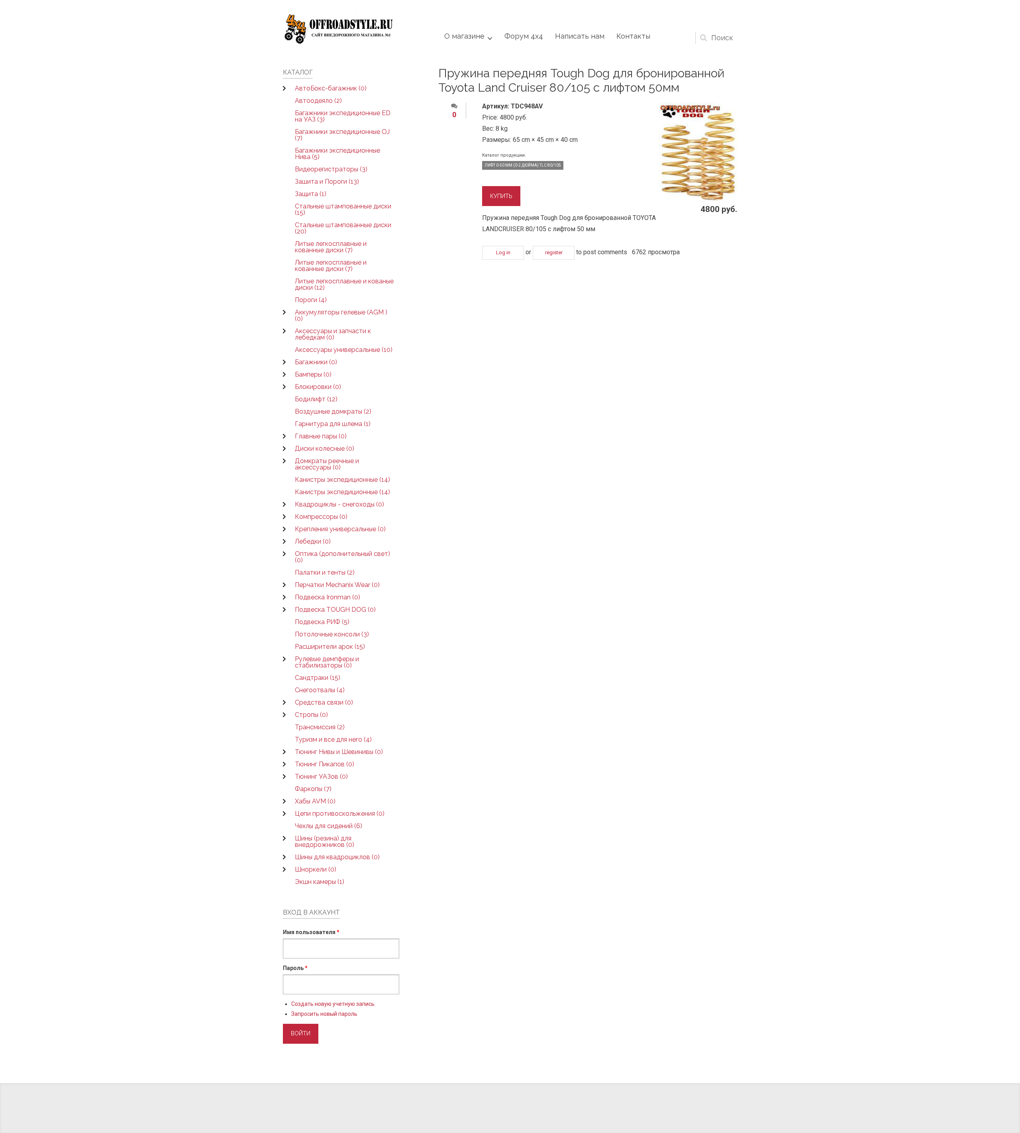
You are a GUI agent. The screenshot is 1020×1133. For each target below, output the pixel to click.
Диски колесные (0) (324, 448)
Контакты (633, 36)
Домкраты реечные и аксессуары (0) (327, 464)
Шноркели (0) (315, 869)
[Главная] (338, 29)
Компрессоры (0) (321, 516)
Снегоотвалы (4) (320, 690)
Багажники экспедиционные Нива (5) (337, 154)
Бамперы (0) (313, 374)
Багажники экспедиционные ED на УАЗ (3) (342, 116)
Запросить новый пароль (324, 1014)
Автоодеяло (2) (318, 100)
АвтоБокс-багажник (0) (331, 88)
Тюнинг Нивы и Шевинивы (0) (339, 752)
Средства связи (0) (324, 702)
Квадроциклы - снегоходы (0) (339, 504)
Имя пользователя (311, 932)
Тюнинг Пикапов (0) (324, 764)
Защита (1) (310, 194)
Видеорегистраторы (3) (331, 169)
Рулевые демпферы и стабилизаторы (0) (327, 662)
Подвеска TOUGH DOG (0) (335, 609)
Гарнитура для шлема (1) (333, 424)
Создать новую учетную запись (333, 1004)
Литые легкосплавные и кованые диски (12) (344, 284)
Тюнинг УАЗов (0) (321, 776)
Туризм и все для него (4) (333, 739)
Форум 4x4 (523, 36)
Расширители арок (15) (330, 646)
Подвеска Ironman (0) (327, 597)
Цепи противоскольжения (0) (339, 813)
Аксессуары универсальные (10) (343, 349)
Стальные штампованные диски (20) (343, 228)
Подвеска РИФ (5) (322, 622)
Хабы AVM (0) (315, 801)
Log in (503, 252)
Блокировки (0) (318, 387)
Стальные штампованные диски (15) (343, 209)
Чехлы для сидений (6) (328, 826)
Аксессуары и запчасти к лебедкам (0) (333, 334)
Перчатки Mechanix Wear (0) (337, 585)
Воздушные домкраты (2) (333, 411)
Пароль (295, 968)
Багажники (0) (316, 362)
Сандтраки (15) (317, 677)
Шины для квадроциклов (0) (337, 857)
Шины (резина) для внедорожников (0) (324, 841)
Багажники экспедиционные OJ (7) (342, 135)
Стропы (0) (311, 715)
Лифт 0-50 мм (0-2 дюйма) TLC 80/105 (522, 165)
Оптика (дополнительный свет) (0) (342, 557)
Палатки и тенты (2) (325, 572)
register (554, 252)
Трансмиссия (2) (320, 727)
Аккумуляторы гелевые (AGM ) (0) (341, 315)
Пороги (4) (311, 300)
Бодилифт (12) (316, 399)
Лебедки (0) (313, 541)
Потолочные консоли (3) (332, 634)
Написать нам (579, 36)
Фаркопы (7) (313, 789)
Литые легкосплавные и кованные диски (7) (331, 247)
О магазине (464, 36)
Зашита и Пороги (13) (327, 181)
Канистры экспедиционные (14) (342, 479)
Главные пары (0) (321, 436)
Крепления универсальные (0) (340, 529)
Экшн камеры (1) (319, 882)
